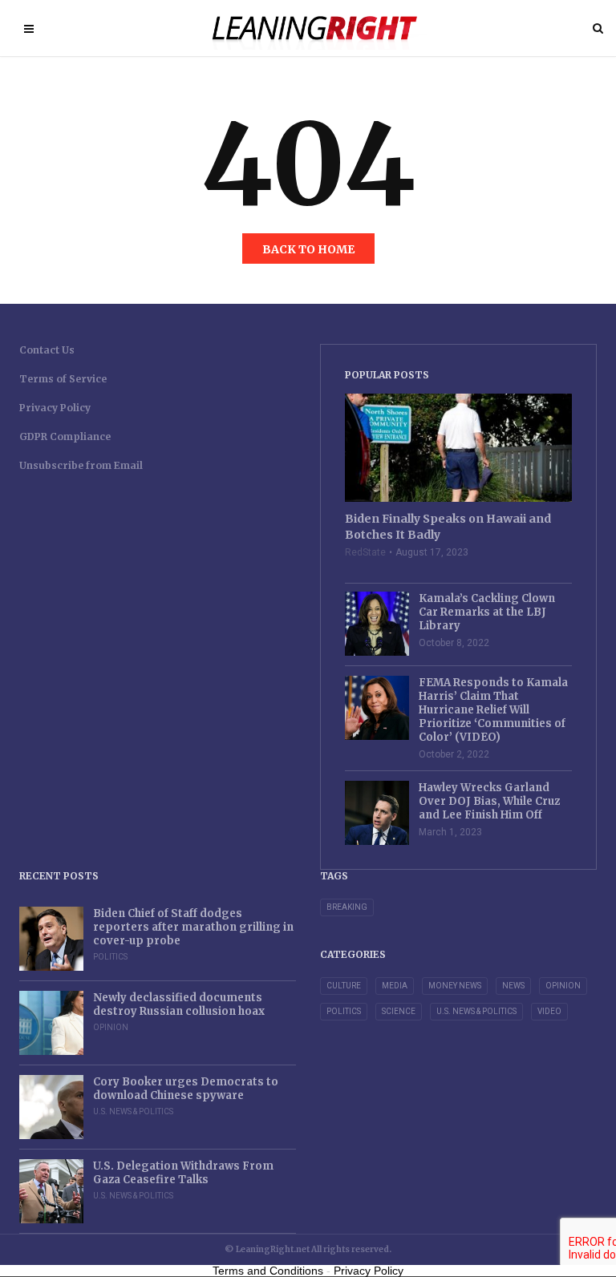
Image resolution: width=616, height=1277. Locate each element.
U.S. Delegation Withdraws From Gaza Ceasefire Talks (183, 1172)
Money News (454, 985)
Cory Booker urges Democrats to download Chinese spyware (185, 1088)
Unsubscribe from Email (81, 465)
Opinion (110, 1027)
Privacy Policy (55, 408)
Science (398, 1011)
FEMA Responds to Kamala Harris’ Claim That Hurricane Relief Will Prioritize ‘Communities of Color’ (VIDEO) (493, 710)
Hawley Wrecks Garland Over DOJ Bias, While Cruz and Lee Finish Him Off (489, 801)
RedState (365, 552)
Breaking (346, 907)
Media (394, 985)
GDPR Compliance (65, 436)
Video (549, 1011)
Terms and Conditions (268, 1270)
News (513, 985)
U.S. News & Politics (133, 1111)
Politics (110, 956)
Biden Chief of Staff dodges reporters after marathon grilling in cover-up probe (193, 927)
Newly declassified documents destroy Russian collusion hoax (179, 1004)
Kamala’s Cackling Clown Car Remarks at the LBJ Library (487, 612)
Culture (343, 985)
